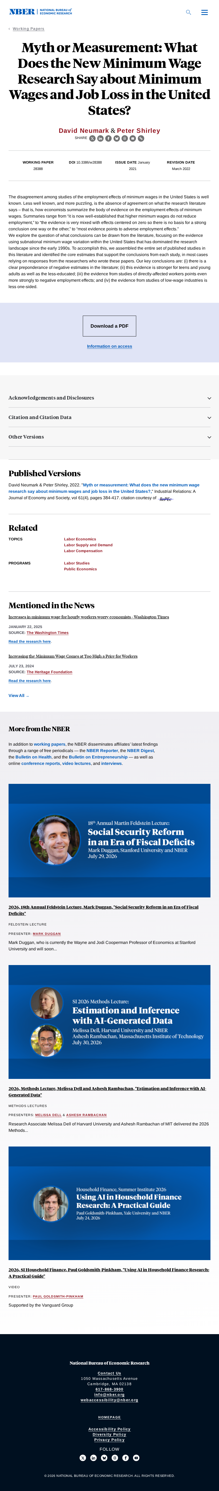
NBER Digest (140, 750)
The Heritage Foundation (49, 672)
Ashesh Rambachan (86, 1115)
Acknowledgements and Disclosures (51, 397)
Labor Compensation (83, 551)
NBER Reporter (102, 750)
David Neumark (84, 130)
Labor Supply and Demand (88, 545)
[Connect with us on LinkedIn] (93, 1458)
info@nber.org (109, 1394)
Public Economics (80, 569)
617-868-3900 (110, 1389)
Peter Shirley (138, 130)
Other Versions (26, 436)
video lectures (76, 763)
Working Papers (29, 28)
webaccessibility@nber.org (109, 1400)
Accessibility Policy (109, 1429)
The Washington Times (48, 632)
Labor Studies (77, 563)
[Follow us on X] (83, 1458)
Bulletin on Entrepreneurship (98, 757)
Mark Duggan (47, 934)
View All (16, 695)
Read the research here (30, 641)
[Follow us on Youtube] (136, 1458)
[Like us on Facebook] (125, 1458)
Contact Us (110, 1373)
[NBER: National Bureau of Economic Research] (45, 13)
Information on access (109, 346)
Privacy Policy (109, 1440)
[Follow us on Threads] (115, 1458)
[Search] (188, 12)
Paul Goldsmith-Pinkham (58, 1296)
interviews (111, 763)
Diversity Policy (109, 1434)
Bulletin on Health (33, 757)
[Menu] (204, 12)
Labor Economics (80, 539)
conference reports (40, 763)
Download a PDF (109, 326)
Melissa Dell (48, 1115)
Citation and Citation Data (40, 417)
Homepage (109, 1417)
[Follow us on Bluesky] (104, 1458)
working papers (49, 744)
